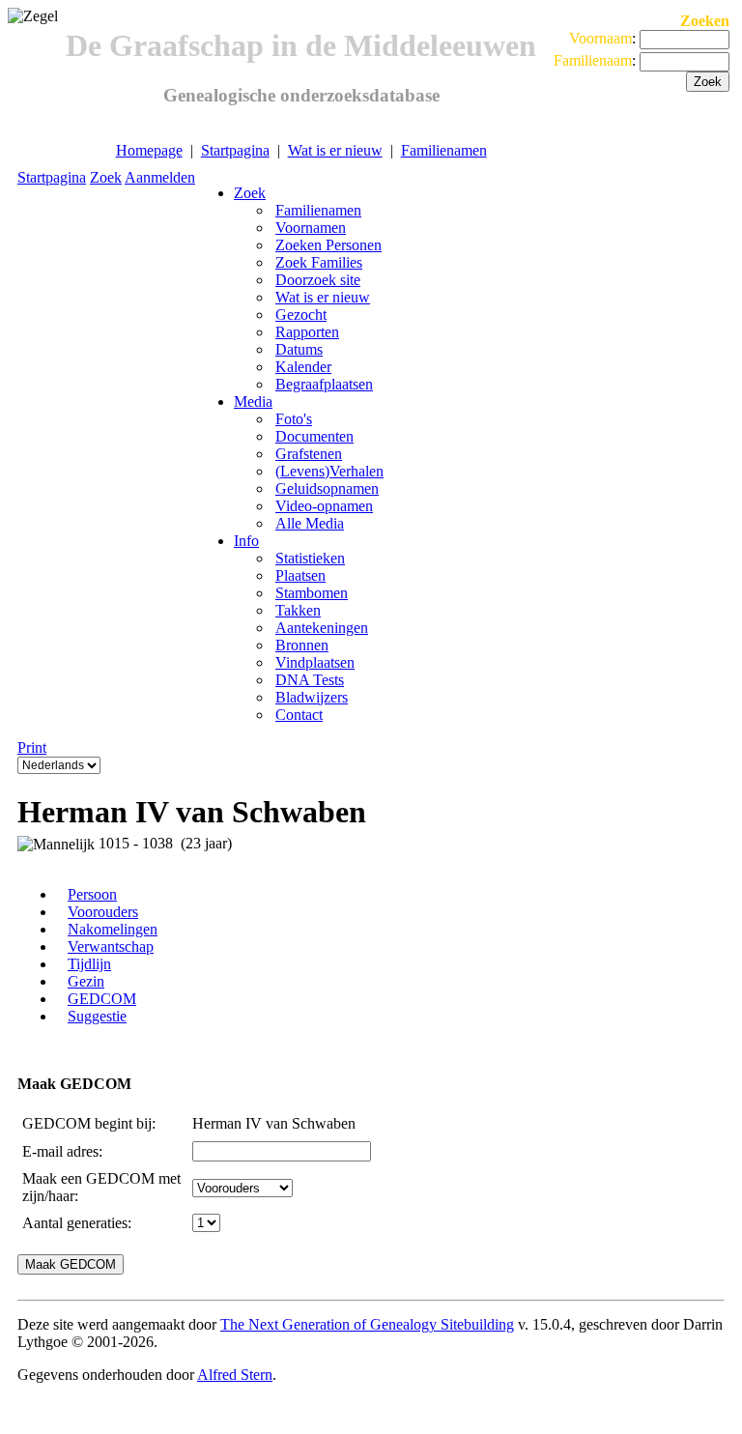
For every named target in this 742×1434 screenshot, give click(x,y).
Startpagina (235, 150)
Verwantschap (111, 946)
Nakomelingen (112, 929)
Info (246, 540)
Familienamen (444, 150)
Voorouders (103, 911)
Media (253, 401)
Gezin (86, 981)
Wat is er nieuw (335, 150)
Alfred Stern (234, 1374)
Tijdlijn (89, 964)
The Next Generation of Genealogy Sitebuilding (367, 1324)
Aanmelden (160, 177)
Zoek (106, 177)
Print (31, 747)
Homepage (149, 150)
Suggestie (97, 1016)
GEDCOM (102, 998)
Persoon (92, 894)
